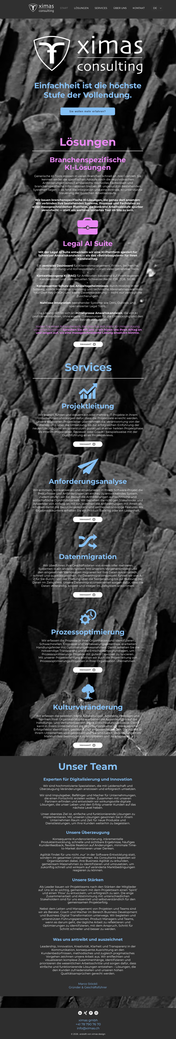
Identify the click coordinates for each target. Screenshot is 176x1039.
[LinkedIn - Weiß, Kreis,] (80, 1013)
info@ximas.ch (88, 1028)
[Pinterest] (91, 1013)
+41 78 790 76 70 (88, 1024)
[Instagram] (96, 1013)
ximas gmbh (88, 1020)
